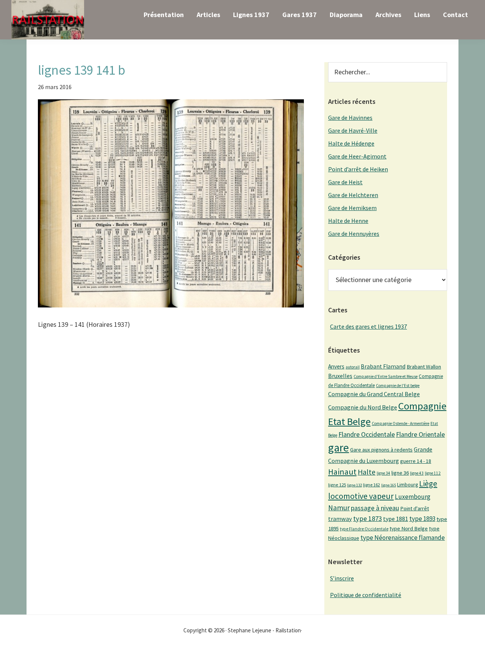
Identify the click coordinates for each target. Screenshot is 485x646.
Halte (366, 472)
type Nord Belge (409, 528)
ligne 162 (371, 485)
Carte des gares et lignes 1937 (368, 326)
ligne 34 (383, 473)
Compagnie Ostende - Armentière (400, 423)
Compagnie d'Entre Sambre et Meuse (386, 376)
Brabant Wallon (424, 366)
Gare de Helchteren (353, 195)
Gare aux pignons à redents (381, 449)
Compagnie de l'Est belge (397, 385)
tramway (340, 518)
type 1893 (422, 518)
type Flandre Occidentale (364, 529)
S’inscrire (342, 578)
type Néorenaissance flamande (402, 537)
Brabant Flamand (383, 366)
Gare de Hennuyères (353, 233)
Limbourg (407, 484)
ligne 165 (388, 485)
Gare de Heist (345, 182)
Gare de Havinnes (350, 117)
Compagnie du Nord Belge (362, 407)
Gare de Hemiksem (352, 208)
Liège (428, 483)
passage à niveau (375, 507)
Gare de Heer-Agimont (357, 156)
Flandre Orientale (420, 434)
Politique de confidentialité (365, 595)
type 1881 (395, 518)
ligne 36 (400, 472)
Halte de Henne (348, 220)
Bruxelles (340, 375)
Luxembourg (412, 496)
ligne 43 (417, 473)
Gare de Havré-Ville (352, 130)
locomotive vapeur (361, 496)
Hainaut (342, 471)
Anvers (336, 366)
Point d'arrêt (414, 508)
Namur (339, 507)
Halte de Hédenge (351, 143)
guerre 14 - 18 (415, 461)
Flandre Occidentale (366, 434)
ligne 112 (433, 473)
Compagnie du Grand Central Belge (374, 394)
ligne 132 (354, 485)
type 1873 (367, 518)
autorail (353, 367)
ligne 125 (337, 485)
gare (338, 448)
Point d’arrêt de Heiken (358, 169)
